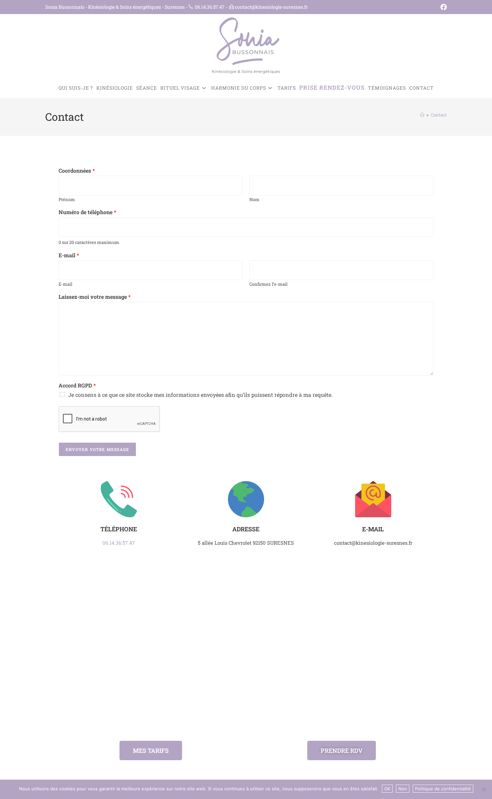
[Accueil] (422, 115)
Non (402, 788)
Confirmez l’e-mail (268, 284)
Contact (439, 115)
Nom (254, 199)
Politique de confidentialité (443, 788)
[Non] (483, 789)
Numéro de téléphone (87, 212)
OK (387, 788)
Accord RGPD (77, 385)
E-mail (69, 255)
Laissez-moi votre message (95, 296)
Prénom (67, 199)
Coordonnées (77, 170)
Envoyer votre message (97, 449)
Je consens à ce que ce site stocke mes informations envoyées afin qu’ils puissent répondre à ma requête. (200, 394)
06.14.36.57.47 (118, 542)
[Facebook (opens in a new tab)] (442, 7)
